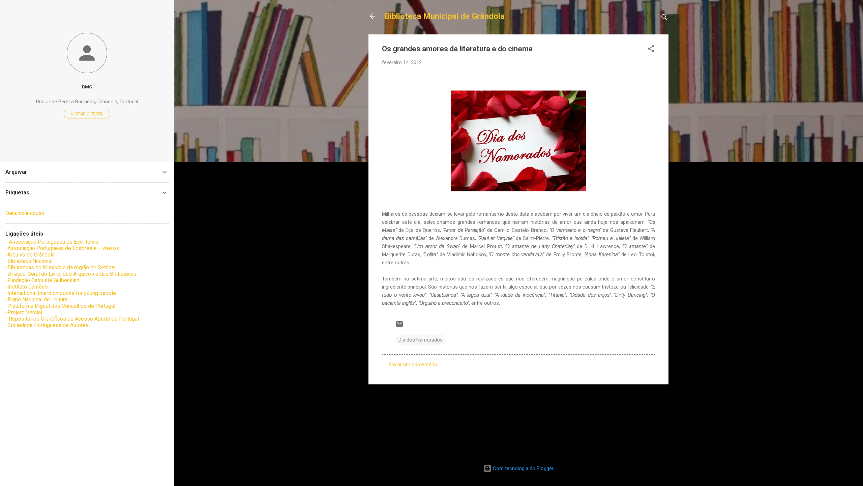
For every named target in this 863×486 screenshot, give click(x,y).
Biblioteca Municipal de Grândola (445, 16)
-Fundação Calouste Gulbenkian (42, 280)
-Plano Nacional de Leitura (36, 299)
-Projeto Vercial (23, 312)
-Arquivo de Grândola (30, 254)
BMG (87, 86)
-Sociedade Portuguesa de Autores (47, 325)
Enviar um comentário (413, 364)
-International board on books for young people (60, 293)
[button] (651, 50)
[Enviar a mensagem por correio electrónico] (399, 326)
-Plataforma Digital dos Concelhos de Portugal (60, 306)
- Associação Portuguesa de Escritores (51, 242)
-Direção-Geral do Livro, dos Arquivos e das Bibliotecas (71, 274)
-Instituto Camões (26, 287)
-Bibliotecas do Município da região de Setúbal (60, 267)
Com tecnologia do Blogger (523, 468)
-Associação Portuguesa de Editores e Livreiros (62, 248)
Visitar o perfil (87, 114)
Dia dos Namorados (420, 340)
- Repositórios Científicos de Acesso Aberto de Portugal (72, 319)
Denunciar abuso (24, 213)
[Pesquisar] (664, 18)
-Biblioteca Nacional (29, 261)
